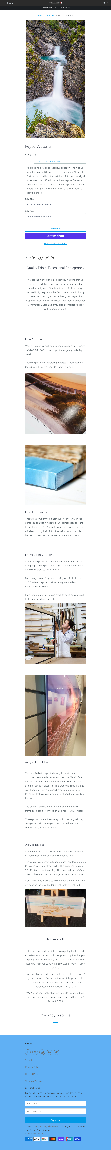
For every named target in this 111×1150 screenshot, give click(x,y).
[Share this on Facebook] (40, 258)
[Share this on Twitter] (33, 258)
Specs (38, 161)
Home (41, 15)
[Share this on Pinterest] (46, 258)
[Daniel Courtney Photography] (55, 3)
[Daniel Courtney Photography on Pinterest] (35, 1052)
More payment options (55, 243)
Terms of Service (34, 1081)
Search (29, 1060)
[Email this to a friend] (52, 258)
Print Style (29, 211)
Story (29, 161)
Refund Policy (32, 1074)
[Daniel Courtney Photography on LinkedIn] (50, 1052)
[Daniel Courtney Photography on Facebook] (28, 1052)
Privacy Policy (32, 1067)
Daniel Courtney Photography (46, 1126)
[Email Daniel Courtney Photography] (57, 1052)
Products (50, 15)
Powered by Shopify (34, 1133)
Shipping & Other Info (55, 161)
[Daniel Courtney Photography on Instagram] (42, 1052)
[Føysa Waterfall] (55, 79)
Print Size (29, 199)
